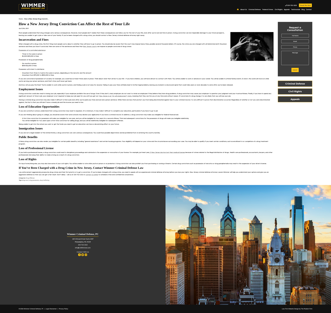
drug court (25, 180)
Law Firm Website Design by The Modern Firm (297, 309)
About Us (243, 9)
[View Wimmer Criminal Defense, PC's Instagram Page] (86, 255)
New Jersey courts (90, 46)
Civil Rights (279, 9)
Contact (309, 9)
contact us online (92, 175)
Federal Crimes (267, 9)
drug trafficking (44, 180)
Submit (295, 70)
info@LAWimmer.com (83, 248)
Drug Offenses (30, 178)
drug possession (34, 180)
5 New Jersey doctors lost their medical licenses (167, 152)
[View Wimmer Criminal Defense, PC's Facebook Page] (79, 255)
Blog (303, 9)
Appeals (287, 9)
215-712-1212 (292, 5)
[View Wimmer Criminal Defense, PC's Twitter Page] (82, 255)
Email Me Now (305, 5)
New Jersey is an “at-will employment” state (115, 96)
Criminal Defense (255, 9)
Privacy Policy (63, 309)
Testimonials (295, 9)
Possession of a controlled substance (32, 50)
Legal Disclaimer (51, 309)
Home (238, 9)
